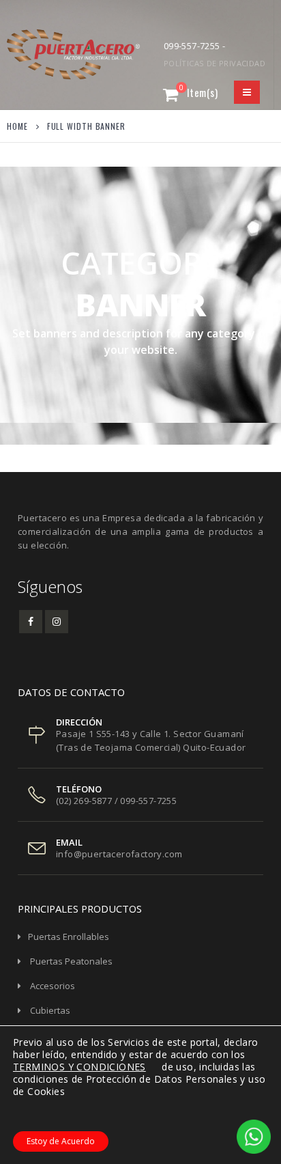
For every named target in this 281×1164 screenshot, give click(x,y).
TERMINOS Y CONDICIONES (79, 1066)
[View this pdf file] (152, 1066)
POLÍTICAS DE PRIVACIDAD (214, 63)
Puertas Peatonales (71, 961)
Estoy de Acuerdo (61, 1141)
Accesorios (52, 986)
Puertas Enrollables (68, 936)
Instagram (56, 621)
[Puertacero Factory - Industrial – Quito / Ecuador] (44, 54)
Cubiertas (50, 1010)
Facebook (30, 621)
